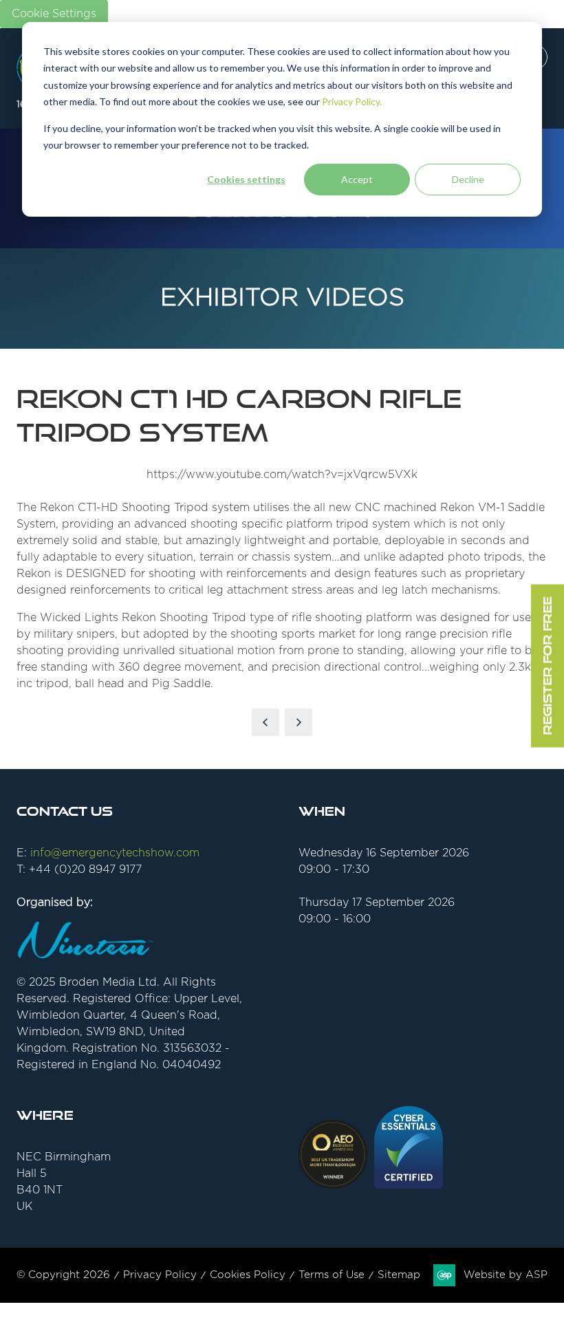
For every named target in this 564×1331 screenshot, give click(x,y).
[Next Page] (298, 722)
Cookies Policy (247, 1275)
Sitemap (399, 1275)
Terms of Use (332, 1275)
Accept (357, 179)
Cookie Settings (54, 13)
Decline (468, 179)
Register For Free (547, 665)
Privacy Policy (160, 1275)
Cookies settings (246, 179)
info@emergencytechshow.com (114, 852)
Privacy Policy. (352, 101)
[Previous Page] (265, 722)
